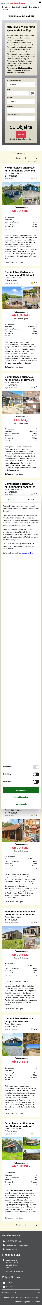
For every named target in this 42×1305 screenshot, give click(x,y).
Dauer (9, 97)
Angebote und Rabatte (31, 1302)
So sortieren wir (32, 161)
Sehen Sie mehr (21, 198)
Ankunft (10, 89)
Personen (10, 106)
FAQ (12, 1297)
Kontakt (37, 1293)
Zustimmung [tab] (11, 499)
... (32, 93)
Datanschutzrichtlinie (25, 553)
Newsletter (36, 1297)
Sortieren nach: (19, 153)
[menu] (40, 2)
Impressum (29, 1293)
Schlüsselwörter (13, 114)
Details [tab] (31, 499)
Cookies (7, 1297)
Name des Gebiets (14, 80)
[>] (36, 158)
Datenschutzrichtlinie (23, 1297)
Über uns (18, 1302)
